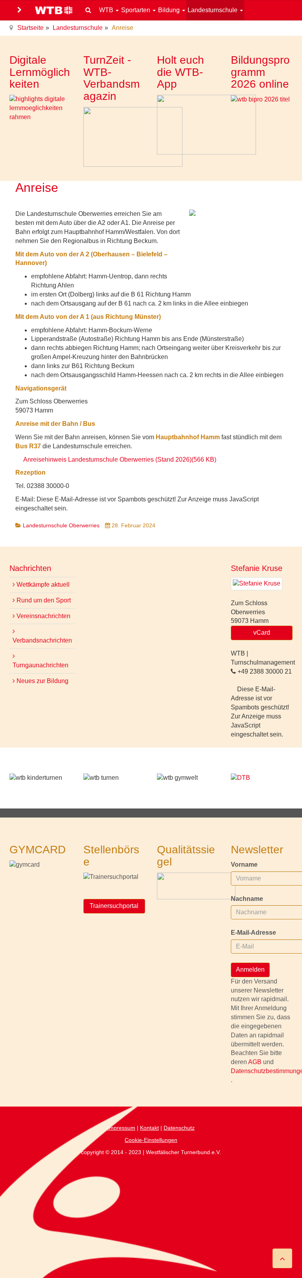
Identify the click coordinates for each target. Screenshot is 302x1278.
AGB (255, 1062)
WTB (107, 10)
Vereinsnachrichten (42, 616)
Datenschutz (179, 1128)
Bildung (169, 10)
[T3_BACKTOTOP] (282, 1258)
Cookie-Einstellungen (151, 1140)
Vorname (244, 864)
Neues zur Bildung (41, 681)
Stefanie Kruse (256, 568)
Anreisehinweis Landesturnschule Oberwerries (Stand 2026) (119, 459)
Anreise (36, 187)
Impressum (121, 1128)
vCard (261, 632)
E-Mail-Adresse (253, 932)
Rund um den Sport (43, 600)
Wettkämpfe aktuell (42, 584)
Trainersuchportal (114, 905)
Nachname (247, 898)
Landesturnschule (213, 10)
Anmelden (250, 969)
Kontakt (149, 1128)
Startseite (30, 27)
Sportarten (136, 10)
